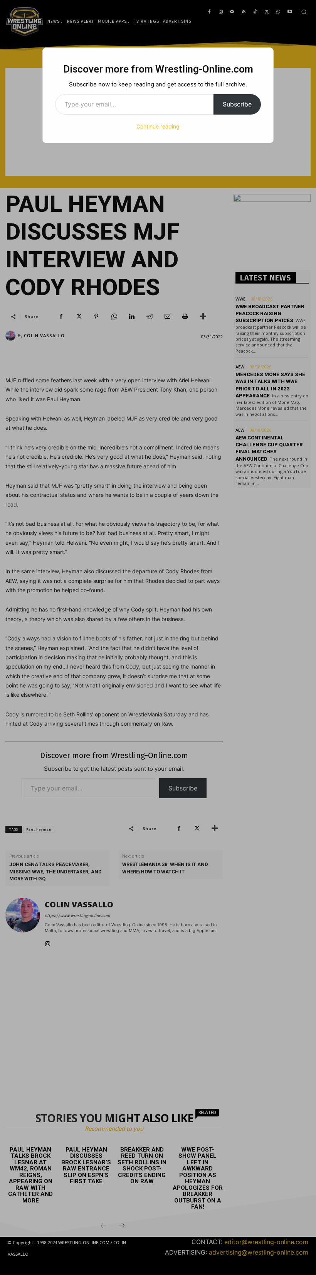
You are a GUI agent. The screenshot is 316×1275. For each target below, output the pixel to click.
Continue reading (158, 126)
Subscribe (237, 104)
